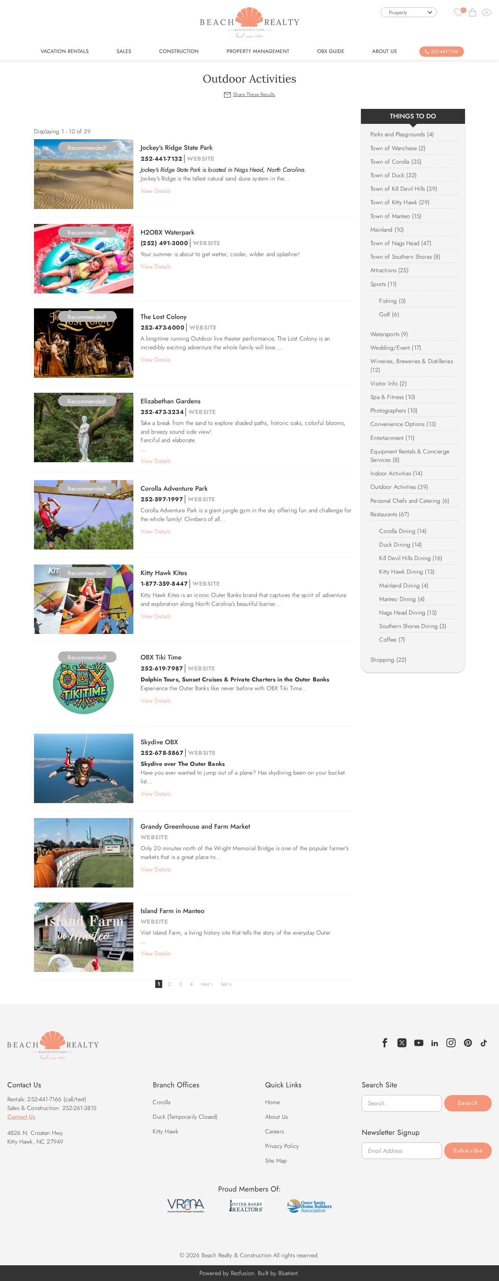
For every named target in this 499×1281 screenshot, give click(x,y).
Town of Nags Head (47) (400, 243)
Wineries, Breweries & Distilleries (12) (411, 365)
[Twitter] (402, 1043)
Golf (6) (389, 314)
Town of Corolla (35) (396, 161)
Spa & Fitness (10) (392, 397)
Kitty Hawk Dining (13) (407, 571)
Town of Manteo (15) (396, 216)
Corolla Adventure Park (174, 488)
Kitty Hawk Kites (164, 573)
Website (200, 159)
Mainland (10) (387, 229)
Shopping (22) (388, 659)
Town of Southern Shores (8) (405, 256)
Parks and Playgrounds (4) (402, 134)
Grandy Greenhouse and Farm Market (195, 826)
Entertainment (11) (392, 438)
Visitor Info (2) (388, 383)
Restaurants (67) (389, 514)
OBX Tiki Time (161, 657)
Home (272, 1102)
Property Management (257, 51)
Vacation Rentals (65, 51)
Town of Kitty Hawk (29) (400, 202)
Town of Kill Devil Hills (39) (403, 189)
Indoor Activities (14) (396, 473)
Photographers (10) (394, 410)
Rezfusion (242, 1273)
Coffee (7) (392, 639)
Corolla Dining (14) (403, 531)
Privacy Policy (282, 1146)
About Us (384, 51)
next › (207, 984)
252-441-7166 (444, 51)
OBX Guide (330, 51)
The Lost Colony (164, 317)
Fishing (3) (392, 301)
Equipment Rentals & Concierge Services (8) (409, 455)
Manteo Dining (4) (402, 599)
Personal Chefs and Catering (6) (409, 501)
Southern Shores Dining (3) (412, 626)
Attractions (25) (389, 270)
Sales (124, 51)
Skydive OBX (159, 742)
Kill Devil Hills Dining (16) (410, 558)
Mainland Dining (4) (403, 585)
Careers (274, 1131)
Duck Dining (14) (400, 544)
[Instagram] (451, 1043)
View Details (156, 191)
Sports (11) (383, 284)
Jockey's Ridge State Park (177, 147)
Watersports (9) (389, 334)
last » (226, 984)
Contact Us (21, 1117)
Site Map (276, 1160)
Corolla (161, 1102)
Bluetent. (289, 1273)
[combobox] (409, 12)
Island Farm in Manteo (173, 911)
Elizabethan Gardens (171, 401)
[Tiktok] (483, 1042)
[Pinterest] (468, 1043)
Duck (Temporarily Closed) (185, 1117)
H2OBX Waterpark (168, 232)
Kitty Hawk (165, 1131)
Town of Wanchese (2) (398, 148)
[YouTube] (419, 1043)
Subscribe (468, 1150)
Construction (179, 51)
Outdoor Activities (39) (399, 487)
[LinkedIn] (435, 1042)
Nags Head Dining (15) (408, 612)
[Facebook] (385, 1043)
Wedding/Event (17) (395, 347)
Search (468, 1103)
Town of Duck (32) (393, 175)
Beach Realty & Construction (53, 1049)
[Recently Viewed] (486, 12)
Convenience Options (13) (403, 424)
